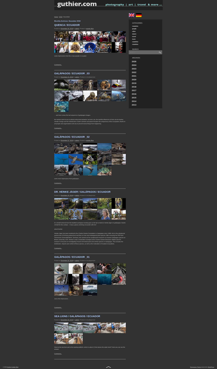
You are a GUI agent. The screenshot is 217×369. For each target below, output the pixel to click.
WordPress (211, 367)
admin (77, 28)
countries (135, 26)
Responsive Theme (195, 367)
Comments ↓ (58, 65)
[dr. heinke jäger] (61, 203)
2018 (60, 17)
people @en (90, 28)
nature (134, 34)
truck (134, 39)
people (134, 29)
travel (134, 36)
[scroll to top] (108, 367)
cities (134, 31)
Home (56, 17)
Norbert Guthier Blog (12, 367)
